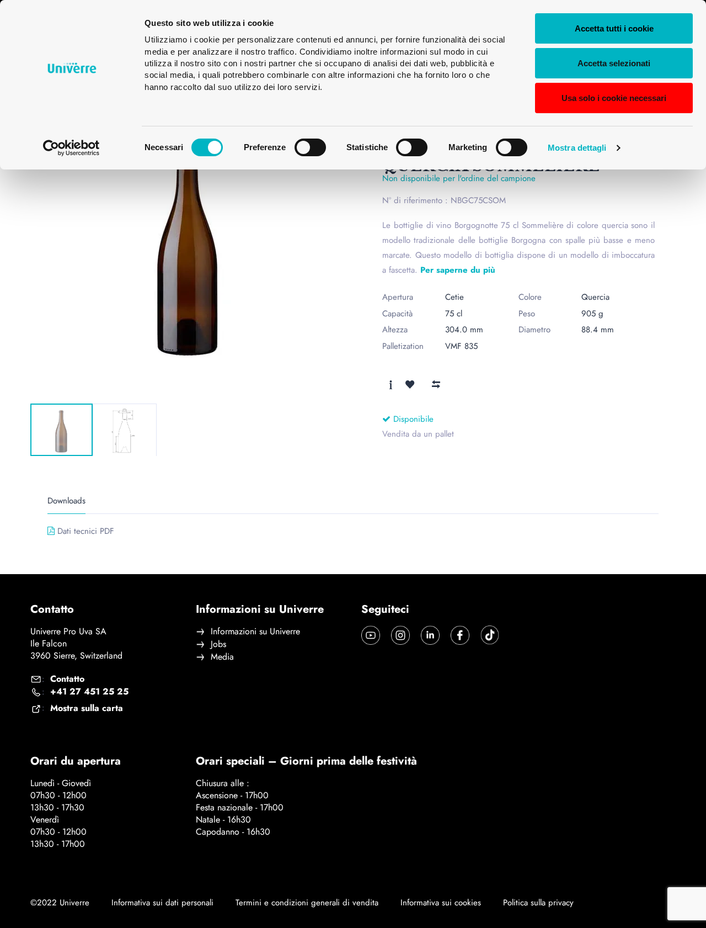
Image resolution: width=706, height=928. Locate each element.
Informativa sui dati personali (162, 903)
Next (97, 385)
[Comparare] (435, 384)
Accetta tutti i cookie (614, 28)
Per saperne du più (457, 270)
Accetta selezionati (613, 63)
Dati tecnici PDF (85, 531)
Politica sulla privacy (538, 903)
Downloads (66, 501)
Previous (56, 385)
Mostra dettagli (577, 147)
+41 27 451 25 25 (89, 692)
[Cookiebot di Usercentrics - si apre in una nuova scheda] (71, 148)
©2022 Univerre (59, 903)
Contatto (67, 679)
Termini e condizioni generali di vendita (307, 903)
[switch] (310, 147)
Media (222, 657)
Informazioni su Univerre (255, 631)
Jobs (218, 644)
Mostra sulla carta (86, 708)
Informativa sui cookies (440, 903)
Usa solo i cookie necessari (613, 98)
